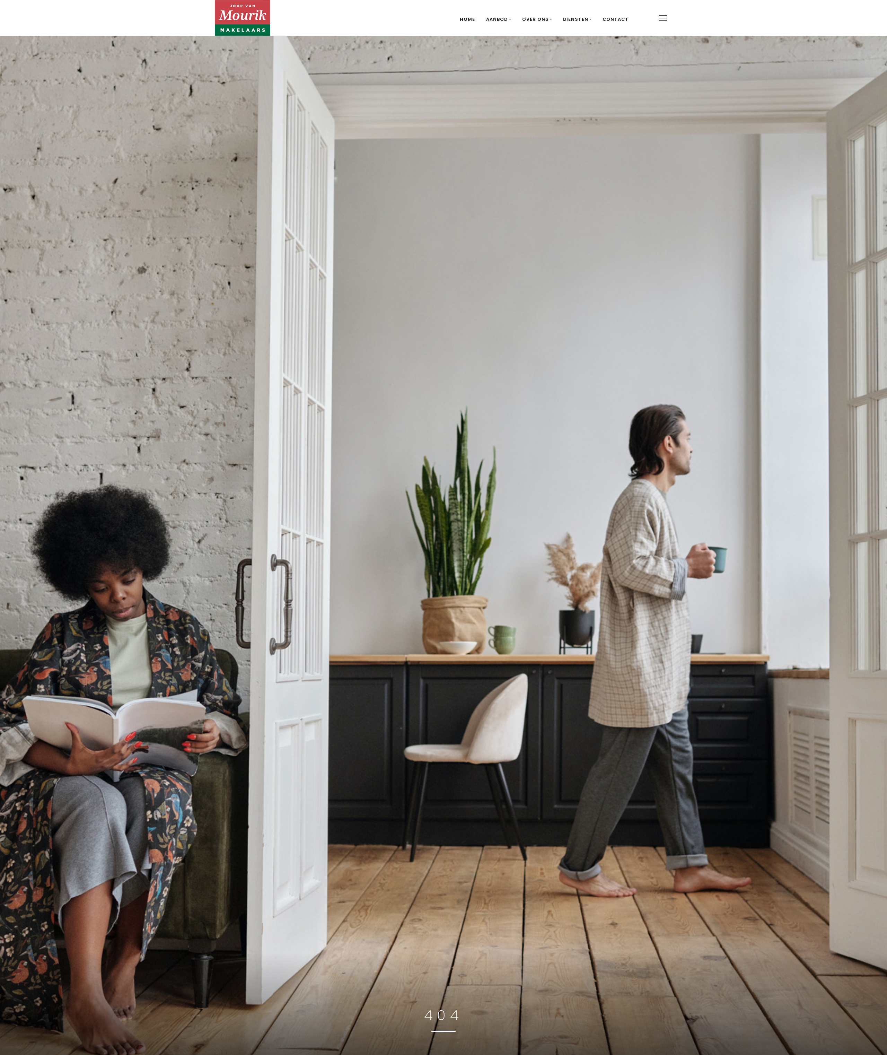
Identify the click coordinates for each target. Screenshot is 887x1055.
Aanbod (497, 19)
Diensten (575, 19)
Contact (616, 19)
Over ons (535, 19)
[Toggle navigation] (662, 18)
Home (467, 19)
